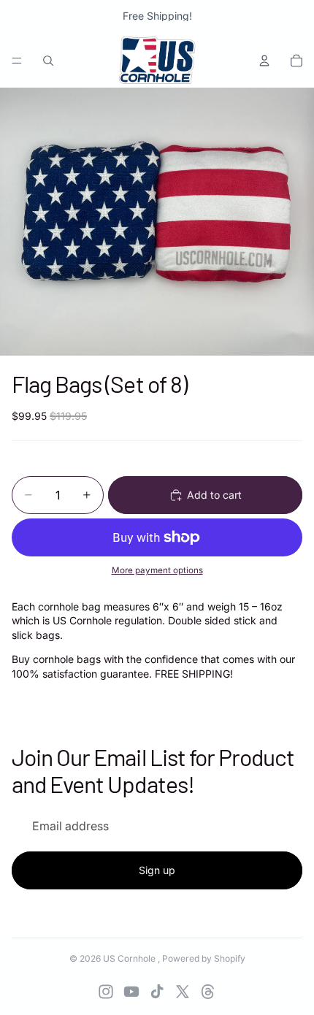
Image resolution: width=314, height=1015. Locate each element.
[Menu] (17, 60)
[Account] (264, 61)
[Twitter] (182, 991)
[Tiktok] (157, 991)
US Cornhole (130, 958)
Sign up (157, 870)
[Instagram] (106, 991)
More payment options (157, 570)
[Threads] (208, 991)
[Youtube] (131, 991)
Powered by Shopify (203, 958)
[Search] (48, 61)
